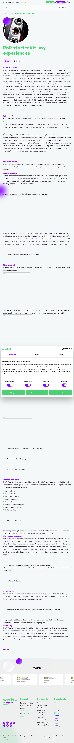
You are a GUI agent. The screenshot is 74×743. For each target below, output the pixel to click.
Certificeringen (42, 705)
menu (64, 7)
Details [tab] (37, 355)
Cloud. (56, 713)
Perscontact (41, 720)
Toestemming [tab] (12, 355)
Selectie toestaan (37, 393)
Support (70, 736)
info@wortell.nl (25, 711)
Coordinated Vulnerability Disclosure (41, 710)
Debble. (56, 710)
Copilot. (57, 705)
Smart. (56, 721)
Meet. (56, 718)
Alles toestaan (60, 393)
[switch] (28, 385)
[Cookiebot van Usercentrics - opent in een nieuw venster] (63, 349)
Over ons (40, 717)
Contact (40, 703)
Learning (57, 726)
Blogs (7, 61)
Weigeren (13, 393)
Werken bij (61, 2)
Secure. (56, 716)
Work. (56, 703)
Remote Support (43, 722)
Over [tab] (61, 355)
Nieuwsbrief (41, 715)
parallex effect (34, 239)
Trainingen (50, 2)
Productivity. (58, 708)
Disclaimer (34, 736)
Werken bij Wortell (43, 725)
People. (56, 723)
